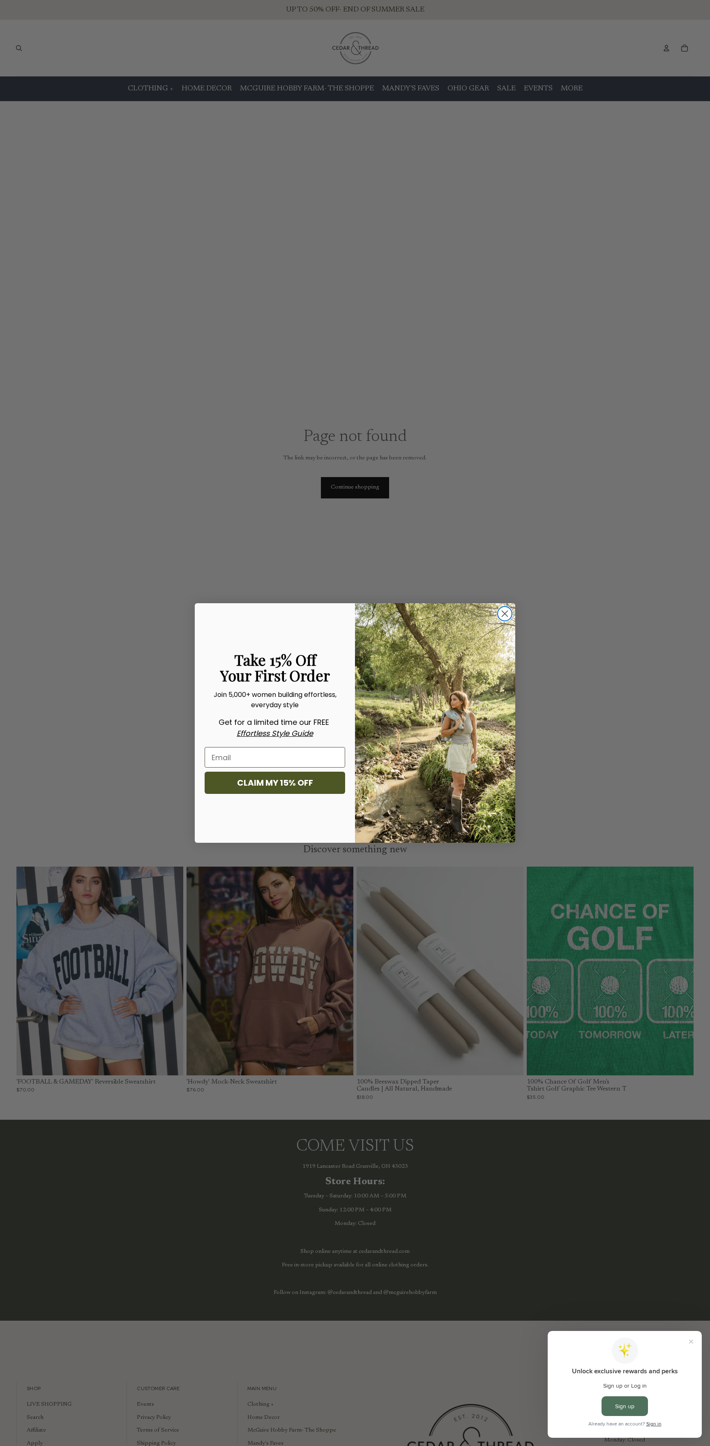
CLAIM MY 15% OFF (275, 783)
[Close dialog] (505, 614)
